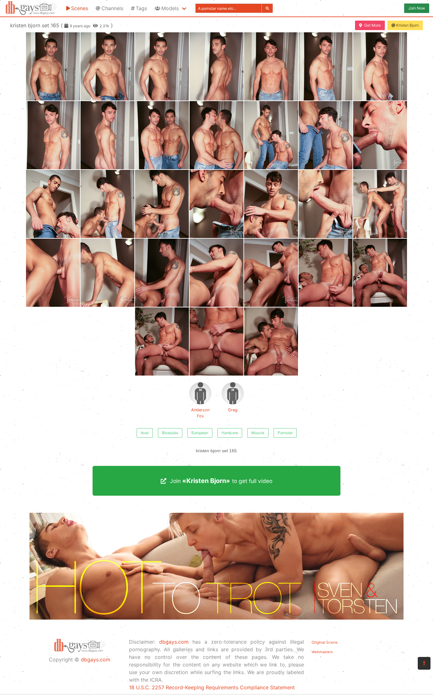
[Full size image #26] (325, 273)
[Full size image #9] (162, 135)
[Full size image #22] (107, 273)
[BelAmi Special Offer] (216, 618)
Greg (232, 410)
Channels (112, 8)
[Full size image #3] (216, 66)
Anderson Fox (200, 413)
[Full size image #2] (162, 66)
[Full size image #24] (216, 273)
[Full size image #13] (380, 135)
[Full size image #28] (162, 341)
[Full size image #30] (271, 341)
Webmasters (322, 652)
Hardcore (230, 432)
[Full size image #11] (271, 135)
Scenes (79, 8)
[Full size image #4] (271, 66)
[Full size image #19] (325, 204)
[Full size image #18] (271, 204)
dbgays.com (95, 659)
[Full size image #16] (162, 204)
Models (170, 8)
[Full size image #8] (107, 135)
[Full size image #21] (53, 273)
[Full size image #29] (216, 341)
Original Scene (325, 642)
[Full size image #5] (325, 66)
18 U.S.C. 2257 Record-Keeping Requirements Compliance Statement (212, 687)
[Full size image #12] (325, 135)
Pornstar (285, 432)
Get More (372, 25)
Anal (145, 432)
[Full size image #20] (380, 204)
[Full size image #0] (53, 66)
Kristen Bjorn (407, 25)
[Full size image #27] (380, 273)
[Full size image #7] (53, 135)
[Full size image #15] (107, 204)
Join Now (416, 8)
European (199, 432)
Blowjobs (170, 432)
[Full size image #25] (271, 273)
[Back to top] (424, 663)
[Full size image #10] (216, 135)
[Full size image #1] (107, 66)
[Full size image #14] (53, 204)
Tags (141, 8)
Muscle (257, 432)
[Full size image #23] (162, 273)
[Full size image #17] (216, 204)
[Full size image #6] (380, 66)
